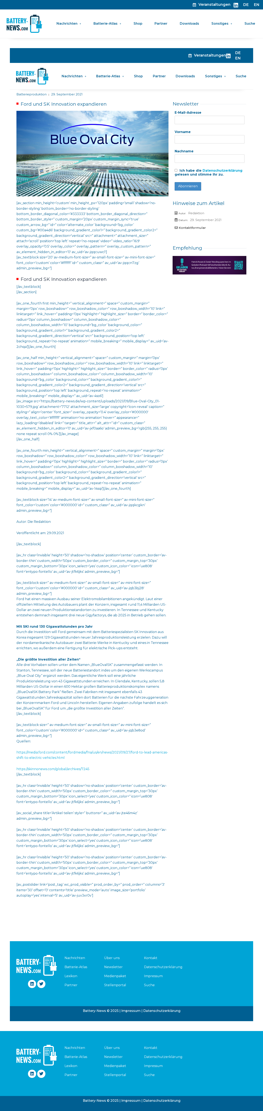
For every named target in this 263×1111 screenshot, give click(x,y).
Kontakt (150, 958)
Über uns (112, 958)
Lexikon (71, 976)
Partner (161, 23)
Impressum (153, 976)
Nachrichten (67, 23)
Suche (250, 23)
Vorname (183, 132)
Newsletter (113, 967)
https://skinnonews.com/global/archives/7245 (52, 769)
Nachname (184, 151)
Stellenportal (115, 985)
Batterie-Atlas (105, 23)
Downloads (189, 23)
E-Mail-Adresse (188, 113)
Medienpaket (115, 976)
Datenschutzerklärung (222, 170)
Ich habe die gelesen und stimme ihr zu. (208, 172)
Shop (138, 23)
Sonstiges (219, 23)
